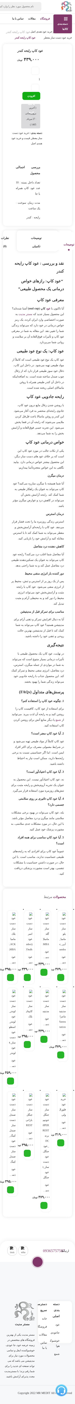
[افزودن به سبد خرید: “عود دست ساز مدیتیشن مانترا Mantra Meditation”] (60, 1054)
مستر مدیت (25, 314)
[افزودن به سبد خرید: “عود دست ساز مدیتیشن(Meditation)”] (43, 1039)
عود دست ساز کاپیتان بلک (28, 1027)
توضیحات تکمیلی (36, 242)
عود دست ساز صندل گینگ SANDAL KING (12, 1173)
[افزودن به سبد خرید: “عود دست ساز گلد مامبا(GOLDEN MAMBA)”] (43, 972)
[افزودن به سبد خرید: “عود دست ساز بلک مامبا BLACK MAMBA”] (10, 977)
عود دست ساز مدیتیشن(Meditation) (45, 1022)
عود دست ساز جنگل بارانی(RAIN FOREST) (28, 1136)
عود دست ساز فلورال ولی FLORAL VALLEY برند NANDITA (62, 1126)
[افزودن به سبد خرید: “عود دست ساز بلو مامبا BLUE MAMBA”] (60, 977)
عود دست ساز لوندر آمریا (13, 1064)
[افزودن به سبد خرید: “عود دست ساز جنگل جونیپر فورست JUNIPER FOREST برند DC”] (43, 1205)
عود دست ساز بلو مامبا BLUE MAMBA (62, 960)
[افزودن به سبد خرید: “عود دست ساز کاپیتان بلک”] (27, 1044)
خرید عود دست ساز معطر (58, 37)
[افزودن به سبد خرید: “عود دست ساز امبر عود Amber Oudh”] (27, 977)
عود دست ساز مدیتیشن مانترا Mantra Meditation (62, 1038)
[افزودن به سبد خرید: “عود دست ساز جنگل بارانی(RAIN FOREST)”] (27, 1153)
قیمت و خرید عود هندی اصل (46, 31)
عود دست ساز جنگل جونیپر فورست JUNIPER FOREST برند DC (45, 1188)
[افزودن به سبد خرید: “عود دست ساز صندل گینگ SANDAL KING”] (10, 1189)
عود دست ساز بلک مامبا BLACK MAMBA (12, 960)
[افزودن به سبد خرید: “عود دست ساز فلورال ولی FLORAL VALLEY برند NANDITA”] (60, 1142)
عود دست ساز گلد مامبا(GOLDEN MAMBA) (45, 955)
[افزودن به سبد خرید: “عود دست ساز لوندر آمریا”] (10, 1081)
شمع (58, 719)
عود (48, 308)
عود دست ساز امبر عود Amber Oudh (28, 960)
